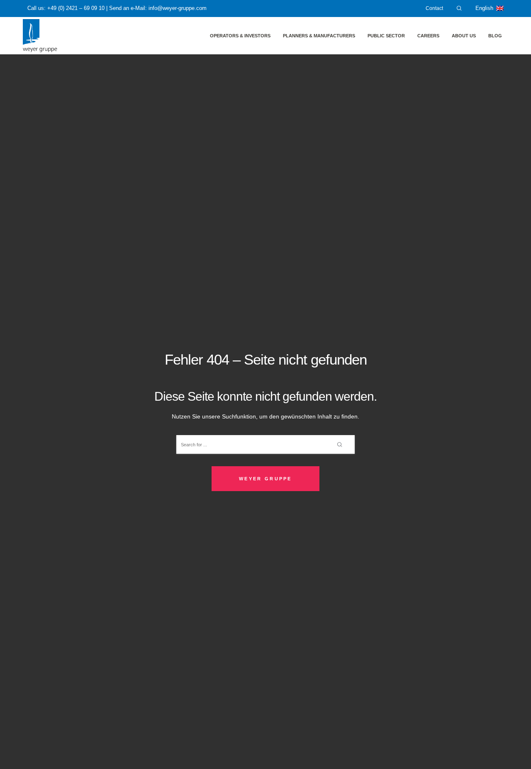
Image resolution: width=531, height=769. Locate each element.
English (484, 8)
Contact (434, 8)
